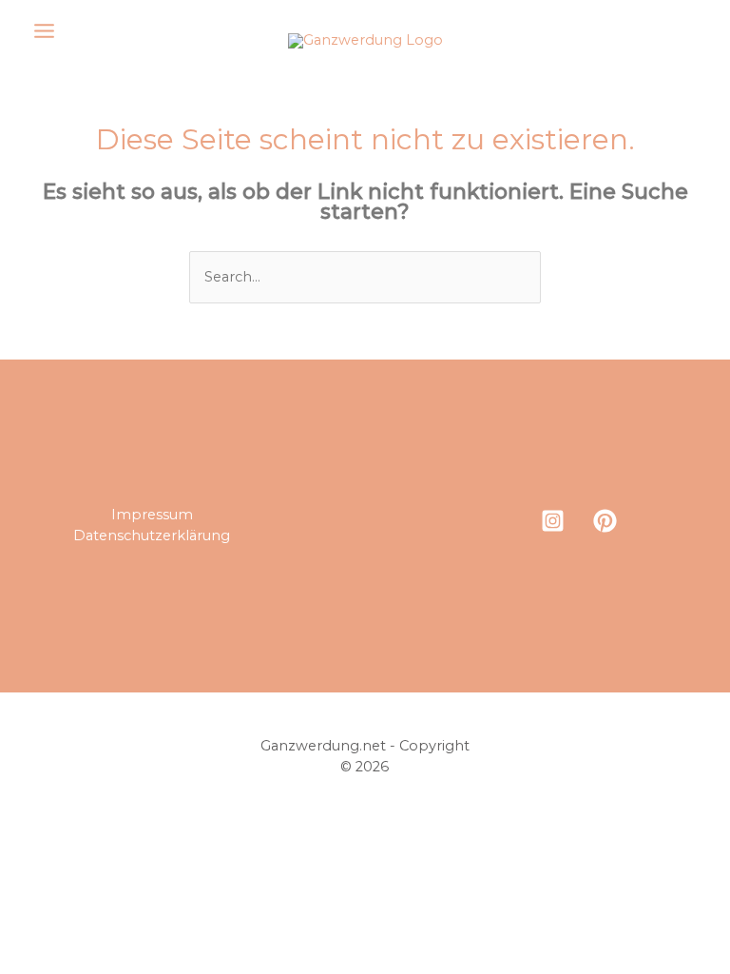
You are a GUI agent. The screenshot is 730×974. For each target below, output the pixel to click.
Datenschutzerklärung (151, 535)
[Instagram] (553, 521)
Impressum (152, 514)
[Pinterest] (605, 521)
